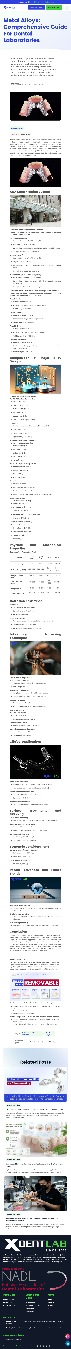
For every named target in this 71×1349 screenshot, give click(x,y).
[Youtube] (49, 1346)
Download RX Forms (33, 1306)
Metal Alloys (48, 1034)
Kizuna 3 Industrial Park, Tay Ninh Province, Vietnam (38, 1024)
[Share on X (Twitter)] (35, 1042)
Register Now (30, 1312)
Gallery (50, 1305)
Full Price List (30, 1303)
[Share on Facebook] (31, 1042)
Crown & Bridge (9, 1305)
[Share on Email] (50, 1042)
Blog (49, 1308)
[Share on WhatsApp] (46, 1042)
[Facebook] (37, 1346)
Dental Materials (17, 128)
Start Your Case (53, 7)
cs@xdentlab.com (16, 1339)
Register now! (36, 2)
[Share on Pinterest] (38, 1042)
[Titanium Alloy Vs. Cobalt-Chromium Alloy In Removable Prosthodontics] (35, 1093)
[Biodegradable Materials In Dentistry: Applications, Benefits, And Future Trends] (35, 1148)
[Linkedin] (67, 1343)
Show (27, 134)
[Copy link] (54, 1042)
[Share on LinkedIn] (42, 1042)
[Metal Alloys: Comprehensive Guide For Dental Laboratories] (27, 84)
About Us (51, 1302)
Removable (7, 1302)
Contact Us (30, 1309)
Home (50, 1300)
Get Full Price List (36, 7)
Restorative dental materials (28, 1034)
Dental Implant (8, 1300)
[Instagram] (67, 1336)
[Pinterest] (43, 1346)
